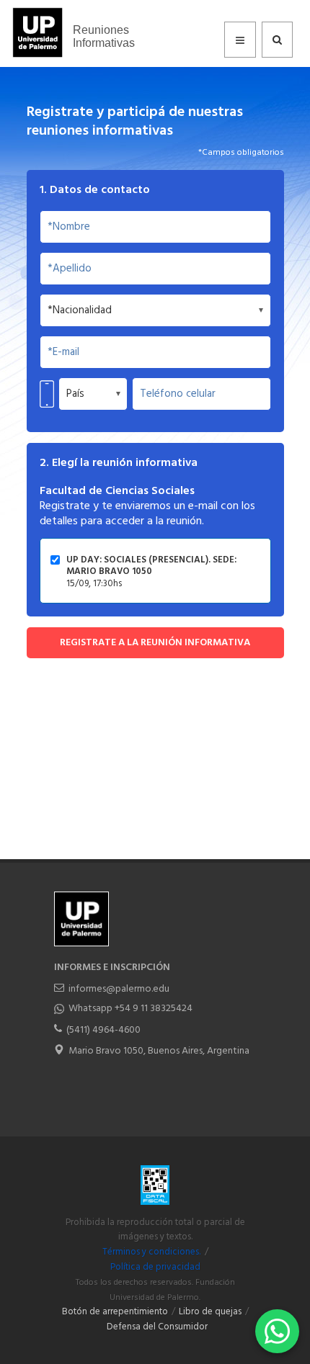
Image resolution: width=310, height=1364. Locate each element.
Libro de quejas (210, 1312)
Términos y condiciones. (151, 1252)
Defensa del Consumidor (157, 1327)
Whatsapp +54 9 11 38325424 (130, 1008)
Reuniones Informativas (104, 36)
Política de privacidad (155, 1267)
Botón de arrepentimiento (115, 1312)
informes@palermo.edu (118, 989)
